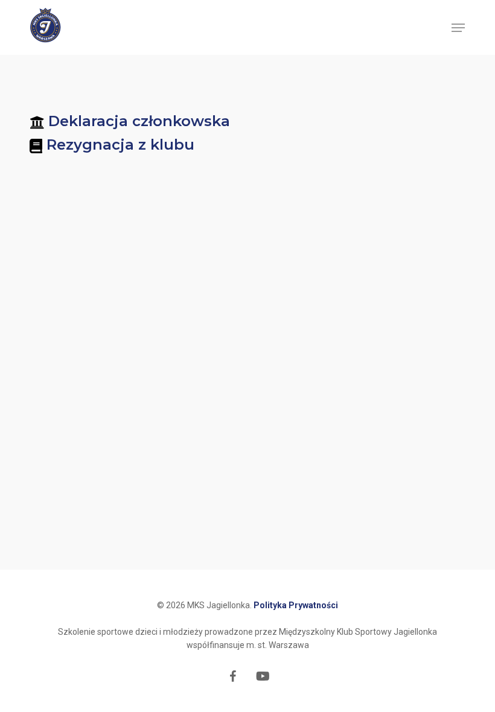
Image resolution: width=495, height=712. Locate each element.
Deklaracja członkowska (139, 121)
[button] (458, 28)
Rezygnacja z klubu (120, 144)
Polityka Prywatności (296, 605)
